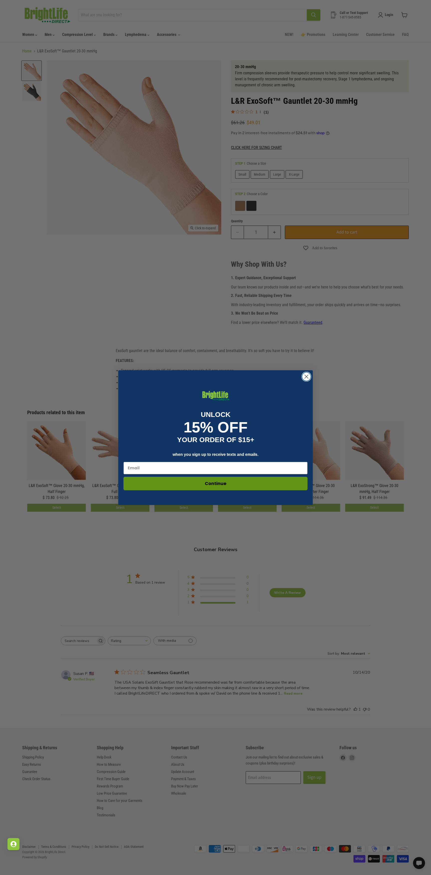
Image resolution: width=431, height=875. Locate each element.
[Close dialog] (306, 376)
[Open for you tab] (13, 844)
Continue (215, 483)
